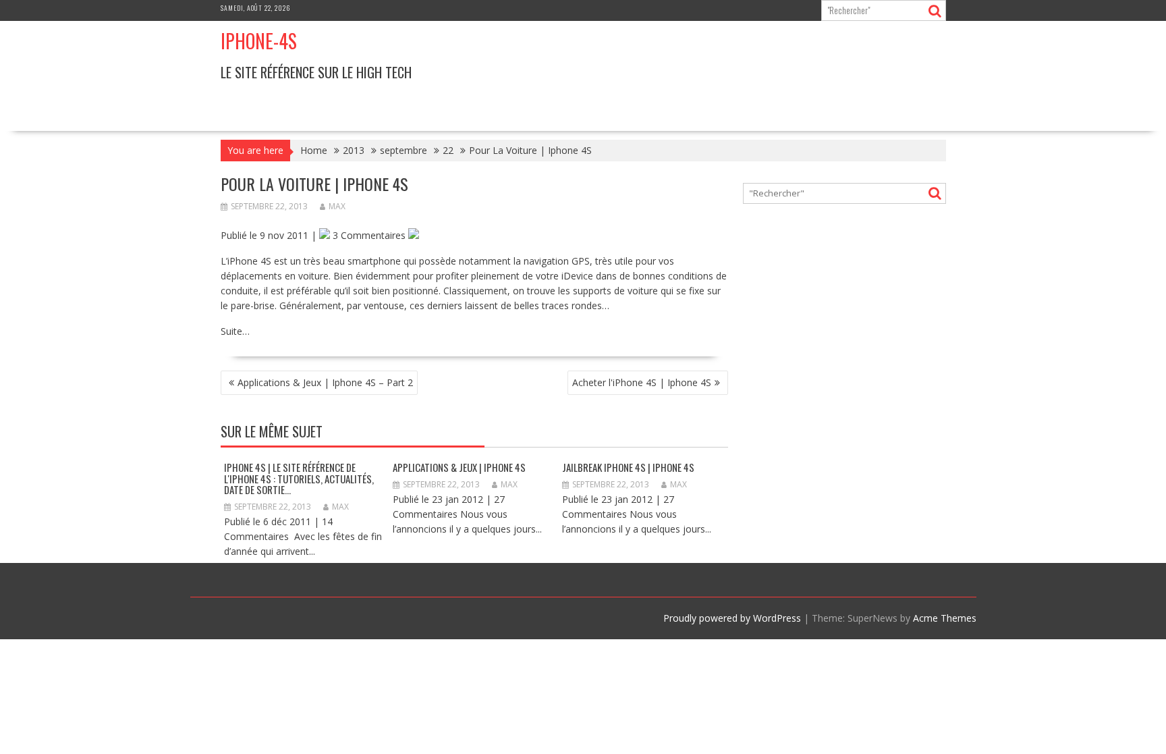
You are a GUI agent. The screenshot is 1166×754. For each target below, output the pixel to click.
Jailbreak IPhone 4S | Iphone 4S (628, 467)
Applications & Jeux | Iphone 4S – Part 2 (325, 382)
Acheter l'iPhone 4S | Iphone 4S (641, 382)
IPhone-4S (259, 41)
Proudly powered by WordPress (732, 618)
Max (337, 206)
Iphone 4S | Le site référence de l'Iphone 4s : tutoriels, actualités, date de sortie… (299, 478)
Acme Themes (944, 618)
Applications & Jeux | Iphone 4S (459, 467)
